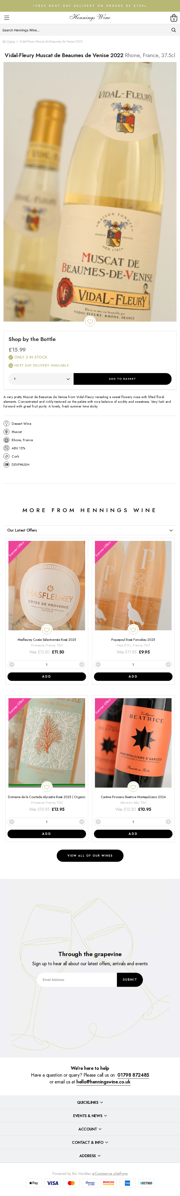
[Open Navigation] (7, 18)
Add (122, 379)
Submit (130, 979)
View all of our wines (90, 856)
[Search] (174, 30)
